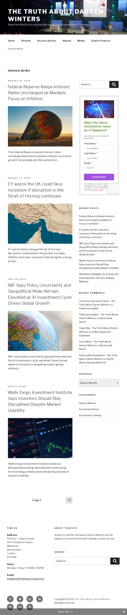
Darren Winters (87, 403)
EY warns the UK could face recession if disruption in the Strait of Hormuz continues (36, 189)
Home (11, 40)
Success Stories (46, 40)
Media (81, 40)
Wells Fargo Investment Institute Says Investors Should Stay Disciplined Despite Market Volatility (99, 264)
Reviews (26, 40)
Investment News (89, 409)
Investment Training (90, 415)
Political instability (89, 308)
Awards (66, 40)
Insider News (15, 48)
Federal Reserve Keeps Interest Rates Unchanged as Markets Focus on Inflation (39, 92)
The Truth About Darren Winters (92, 599)
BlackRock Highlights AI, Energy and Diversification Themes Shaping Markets (98, 278)
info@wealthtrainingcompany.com (25, 578)
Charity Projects (100, 40)
